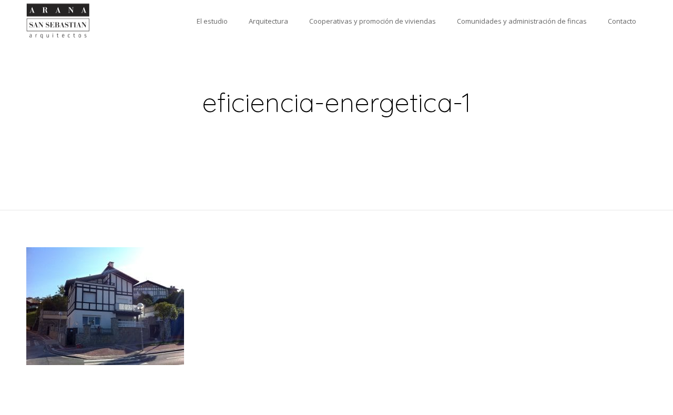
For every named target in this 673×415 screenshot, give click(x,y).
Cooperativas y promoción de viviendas (372, 21)
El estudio (212, 21)
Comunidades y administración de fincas (522, 21)
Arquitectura (268, 21)
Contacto (622, 21)
